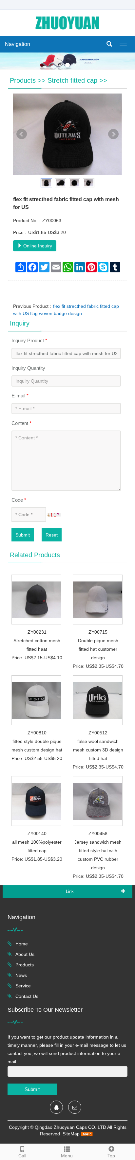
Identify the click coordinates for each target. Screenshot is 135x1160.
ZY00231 (37, 632)
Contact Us (26, 996)
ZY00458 (97, 833)
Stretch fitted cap (72, 80)
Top (111, 1155)
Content (21, 423)
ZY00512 (97, 732)
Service (22, 985)
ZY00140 (37, 833)
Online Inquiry (37, 245)
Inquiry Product (29, 340)
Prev (21, 134)
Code (18, 500)
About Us (24, 954)
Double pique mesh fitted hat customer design (98, 649)
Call (22, 1155)
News (20, 975)
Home (21, 943)
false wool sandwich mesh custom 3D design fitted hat (98, 750)
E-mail (20, 395)
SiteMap (71, 1133)
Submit (22, 535)
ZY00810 (37, 732)
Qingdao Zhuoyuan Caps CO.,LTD (70, 1127)
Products (23, 80)
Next (113, 134)
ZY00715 (97, 632)
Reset (52, 535)
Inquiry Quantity (28, 368)
